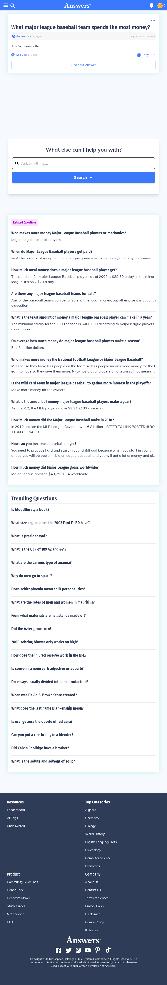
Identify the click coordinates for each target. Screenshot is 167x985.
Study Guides (16, 906)
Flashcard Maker (18, 898)
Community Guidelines (22, 882)
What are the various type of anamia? (41, 562)
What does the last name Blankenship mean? (47, 708)
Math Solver (15, 914)
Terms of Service (97, 898)
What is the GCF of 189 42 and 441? (38, 549)
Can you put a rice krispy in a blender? (42, 734)
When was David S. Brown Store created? (44, 695)
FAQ (10, 922)
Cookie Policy (94, 922)
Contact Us (93, 890)
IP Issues (91, 930)
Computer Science (98, 858)
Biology (90, 826)
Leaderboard (16, 810)
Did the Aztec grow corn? (31, 628)
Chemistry (92, 818)
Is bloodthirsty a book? (30, 509)
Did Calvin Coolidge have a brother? (40, 748)
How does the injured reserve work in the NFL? (48, 655)
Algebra (90, 810)
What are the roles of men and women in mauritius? (53, 602)
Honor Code (15, 890)
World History (95, 834)
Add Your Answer (83, 65)
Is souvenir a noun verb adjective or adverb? (47, 668)
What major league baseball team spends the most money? (80, 27)
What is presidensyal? (29, 536)
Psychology (93, 850)
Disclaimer (92, 914)
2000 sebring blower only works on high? (44, 642)
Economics (92, 866)
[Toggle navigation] (5, 5)
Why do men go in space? (31, 575)
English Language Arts (101, 842)
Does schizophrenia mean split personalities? (48, 589)
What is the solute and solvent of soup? (43, 761)
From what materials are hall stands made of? (48, 615)
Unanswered (16, 826)
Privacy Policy (94, 906)
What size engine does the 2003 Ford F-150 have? (50, 522)
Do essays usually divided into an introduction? (49, 681)
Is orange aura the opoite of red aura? (41, 721)
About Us (91, 882)
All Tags (12, 818)
